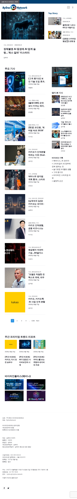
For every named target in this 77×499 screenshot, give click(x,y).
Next (37, 321)
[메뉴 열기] (73, 7)
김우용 (63, 126)
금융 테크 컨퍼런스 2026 (10, 2)
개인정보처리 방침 (8, 427)
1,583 (33, 321)
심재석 (6, 57)
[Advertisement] (62, 202)
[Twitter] (8, 488)
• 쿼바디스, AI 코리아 (60, 161)
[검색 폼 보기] (68, 7)
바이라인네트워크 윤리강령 (11, 425)
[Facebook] (4, 488)
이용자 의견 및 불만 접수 (10, 478)
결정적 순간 (58, 181)
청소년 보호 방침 (25, 447)
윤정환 (63, 105)
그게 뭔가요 (58, 172)
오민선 (63, 151)
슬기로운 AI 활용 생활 (62, 169)
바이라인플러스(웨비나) (18, 376)
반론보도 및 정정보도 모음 (10, 430)
